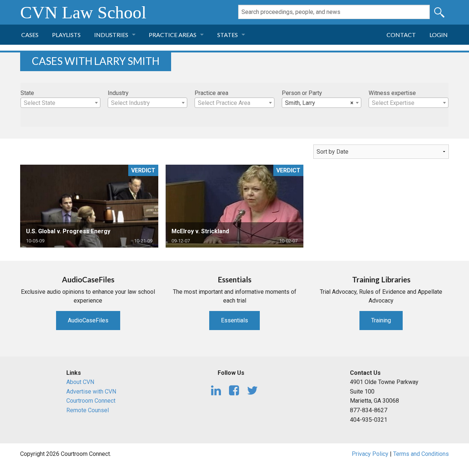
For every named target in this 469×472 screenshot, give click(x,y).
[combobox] (60, 103)
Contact (401, 34)
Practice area (211, 92)
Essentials (234, 320)
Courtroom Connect (90, 400)
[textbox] (60, 103)
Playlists (66, 34)
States (227, 34)
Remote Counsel (87, 410)
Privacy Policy (370, 453)
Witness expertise (392, 92)
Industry (118, 92)
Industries (111, 34)
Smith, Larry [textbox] (319, 102)
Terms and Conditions (421, 453)
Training (381, 320)
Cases (29, 34)
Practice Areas (172, 34)
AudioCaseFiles (88, 320)
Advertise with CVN (91, 391)
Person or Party (302, 92)
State (27, 92)
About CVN (80, 381)
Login (438, 34)
